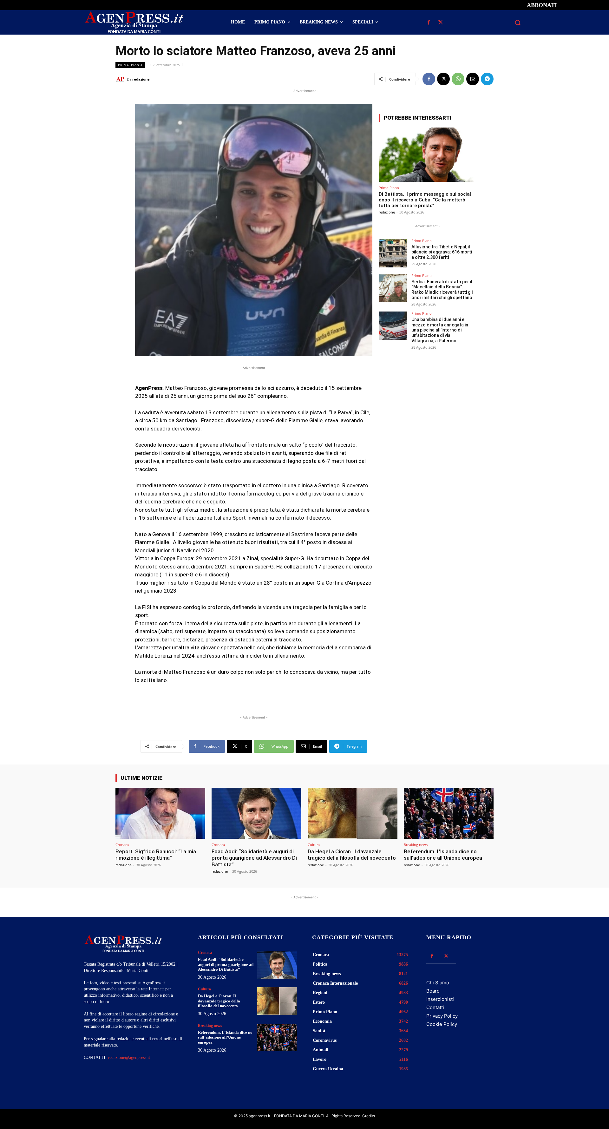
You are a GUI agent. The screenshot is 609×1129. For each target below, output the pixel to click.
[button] (517, 22)
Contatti (435, 1007)
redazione (141, 79)
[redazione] (121, 79)
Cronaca (122, 844)
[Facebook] (428, 22)
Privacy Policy (442, 1016)
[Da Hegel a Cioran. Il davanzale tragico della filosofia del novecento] (352, 813)
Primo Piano (130, 64)
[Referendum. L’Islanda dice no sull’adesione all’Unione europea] (449, 813)
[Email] (472, 79)
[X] (440, 22)
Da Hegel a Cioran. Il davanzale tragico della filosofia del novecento (352, 854)
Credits (368, 1115)
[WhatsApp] (458, 79)
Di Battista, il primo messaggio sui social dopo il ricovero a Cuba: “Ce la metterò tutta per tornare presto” (425, 199)
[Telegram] (487, 79)
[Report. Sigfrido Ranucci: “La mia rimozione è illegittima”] (160, 813)
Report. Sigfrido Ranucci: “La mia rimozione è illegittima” (155, 854)
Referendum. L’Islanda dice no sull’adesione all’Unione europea (443, 854)
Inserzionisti (440, 999)
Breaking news (416, 844)
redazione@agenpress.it (129, 1057)
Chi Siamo (437, 983)
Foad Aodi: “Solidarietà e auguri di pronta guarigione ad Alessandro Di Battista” (254, 858)
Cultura (314, 844)
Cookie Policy (441, 1024)
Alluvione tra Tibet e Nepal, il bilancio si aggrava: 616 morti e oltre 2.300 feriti (441, 252)
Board (433, 991)
